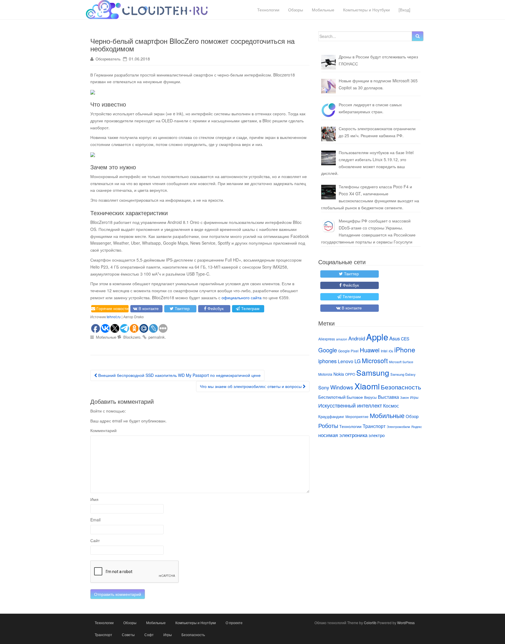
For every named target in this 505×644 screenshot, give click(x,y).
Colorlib (370, 622)
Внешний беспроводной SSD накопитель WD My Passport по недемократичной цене (179, 375)
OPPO (350, 374)
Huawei (370, 349)
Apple (377, 336)
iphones (327, 361)
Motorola (325, 374)
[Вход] (404, 10)
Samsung (372, 372)
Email (95, 520)
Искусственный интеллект (350, 405)
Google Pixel (348, 350)
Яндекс (416, 426)
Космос (391, 405)
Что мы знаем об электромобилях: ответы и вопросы (251, 386)
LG (357, 361)
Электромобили (398, 426)
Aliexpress (326, 338)
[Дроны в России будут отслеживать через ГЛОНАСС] (328, 62)
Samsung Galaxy (403, 374)
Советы (128, 634)
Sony (323, 387)
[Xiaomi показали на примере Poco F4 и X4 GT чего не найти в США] (328, 192)
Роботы (328, 425)
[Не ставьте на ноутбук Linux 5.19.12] (328, 158)
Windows (341, 387)
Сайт (95, 540)
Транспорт (374, 425)
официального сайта (242, 297)
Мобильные (323, 10)
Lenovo (345, 361)
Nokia (338, 374)
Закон (404, 397)
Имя (94, 499)
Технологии (268, 10)
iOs (391, 351)
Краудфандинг (331, 416)
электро (377, 435)
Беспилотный (331, 397)
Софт (149, 634)
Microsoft (375, 360)
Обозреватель (108, 59)
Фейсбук (215, 308)
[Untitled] (328, 110)
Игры (414, 397)
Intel (384, 350)
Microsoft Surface (401, 362)
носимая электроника (342, 434)
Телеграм (250, 308)
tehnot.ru (114, 316)
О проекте (234, 622)
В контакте (148, 308)
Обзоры (295, 10)
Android (356, 338)
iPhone (404, 349)
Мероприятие (357, 416)
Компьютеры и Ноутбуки (366, 10)
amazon (341, 339)
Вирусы (370, 397)
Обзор (412, 416)
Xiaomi (367, 386)
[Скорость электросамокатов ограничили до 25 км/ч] (328, 134)
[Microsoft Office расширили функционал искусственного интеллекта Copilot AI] (328, 86)
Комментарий (103, 430)
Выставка (388, 397)
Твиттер (182, 308)
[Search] (417, 36)
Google (327, 350)
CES (405, 339)
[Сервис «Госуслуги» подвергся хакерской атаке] (328, 226)
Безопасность (401, 386)
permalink (156, 337)
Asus (394, 338)
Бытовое (355, 397)
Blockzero (131, 337)
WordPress (406, 622)
